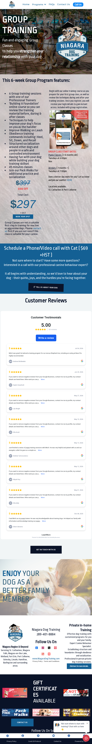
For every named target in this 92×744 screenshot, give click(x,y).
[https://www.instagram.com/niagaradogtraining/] (7, 735)
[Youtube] (49, 654)
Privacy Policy (11, 741)
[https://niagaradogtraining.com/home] (12, 4)
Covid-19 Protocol (34, 741)
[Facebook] (37, 648)
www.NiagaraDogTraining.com (46, 658)
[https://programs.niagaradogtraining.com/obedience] (76, 712)
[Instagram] (43, 648)
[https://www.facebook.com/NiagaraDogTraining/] (22, 735)
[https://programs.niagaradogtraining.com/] (46, 712)
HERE (69, 180)
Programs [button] (38, 4)
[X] (49, 648)
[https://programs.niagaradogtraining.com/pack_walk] (15, 712)
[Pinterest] (55, 648)
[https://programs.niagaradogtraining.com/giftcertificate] (14, 693)
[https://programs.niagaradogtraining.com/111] (75, 692)
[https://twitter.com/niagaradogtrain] (38, 735)
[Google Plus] (43, 654)
